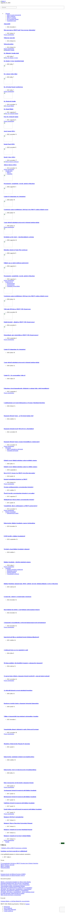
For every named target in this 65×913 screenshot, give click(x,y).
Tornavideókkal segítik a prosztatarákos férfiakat (13, 886)
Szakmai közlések (11, 572)
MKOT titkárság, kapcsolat (7, 864)
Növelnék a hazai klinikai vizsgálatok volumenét (16, 549)
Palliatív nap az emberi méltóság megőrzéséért (16, 263)
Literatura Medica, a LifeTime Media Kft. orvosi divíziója (15, 901)
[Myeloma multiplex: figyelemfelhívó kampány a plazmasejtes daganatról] (8, 660)
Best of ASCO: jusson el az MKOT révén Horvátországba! (19, 473)
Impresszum (7, 906)
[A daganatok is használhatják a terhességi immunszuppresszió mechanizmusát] (8, 619)
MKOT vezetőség (11, 18)
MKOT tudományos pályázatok (15, 449)
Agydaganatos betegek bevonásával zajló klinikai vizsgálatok (20, 790)
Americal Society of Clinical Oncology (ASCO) (13, 875)
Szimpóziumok (11, 284)
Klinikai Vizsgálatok (10, 511)
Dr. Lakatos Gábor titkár (10, 74)
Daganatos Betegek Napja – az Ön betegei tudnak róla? (19, 415)
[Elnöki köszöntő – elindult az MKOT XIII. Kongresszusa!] (8, 319)
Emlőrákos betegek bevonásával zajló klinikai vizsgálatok (19, 803)
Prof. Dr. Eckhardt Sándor (11, 116)
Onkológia (9, 173)
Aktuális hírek (8, 171)
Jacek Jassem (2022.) (9, 131)
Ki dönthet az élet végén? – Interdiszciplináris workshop (19, 237)
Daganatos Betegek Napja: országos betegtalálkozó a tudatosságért (22, 441)
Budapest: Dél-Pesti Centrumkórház (13, 817)
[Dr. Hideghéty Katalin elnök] (9, 50)
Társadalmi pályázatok (12, 450)
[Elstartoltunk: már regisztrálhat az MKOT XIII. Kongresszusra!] (8, 332)
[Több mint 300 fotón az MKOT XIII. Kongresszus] (8, 306)
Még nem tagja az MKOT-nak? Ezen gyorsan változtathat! (19, 30)
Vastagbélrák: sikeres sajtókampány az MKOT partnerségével (20, 506)
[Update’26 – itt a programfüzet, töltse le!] (8, 372)
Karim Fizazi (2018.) (9, 144)
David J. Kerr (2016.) (9, 157)
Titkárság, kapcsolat (9, 38)
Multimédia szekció (12, 571)
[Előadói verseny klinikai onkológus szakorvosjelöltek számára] (8, 457)
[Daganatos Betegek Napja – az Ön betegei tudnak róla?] (8, 412)
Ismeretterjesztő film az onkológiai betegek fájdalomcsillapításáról (21, 637)
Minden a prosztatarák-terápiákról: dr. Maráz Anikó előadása (16, 882)
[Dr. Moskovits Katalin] (8, 98)
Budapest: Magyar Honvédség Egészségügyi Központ (18, 823)
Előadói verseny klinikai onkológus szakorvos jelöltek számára (20, 466)
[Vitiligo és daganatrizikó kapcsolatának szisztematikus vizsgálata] (8, 713)
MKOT (9, 172)
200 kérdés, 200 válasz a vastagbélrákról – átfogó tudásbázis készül (17, 892)
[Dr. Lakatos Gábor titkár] (8, 70)
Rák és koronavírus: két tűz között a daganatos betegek (19, 782)
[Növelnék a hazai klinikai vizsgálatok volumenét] (8, 546)
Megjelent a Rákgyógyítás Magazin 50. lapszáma (17, 743)
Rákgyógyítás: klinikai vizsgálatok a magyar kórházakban (19, 523)
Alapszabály (7, 24)
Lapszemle (8, 568)
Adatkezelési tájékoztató (10, 909)
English (7, 841)
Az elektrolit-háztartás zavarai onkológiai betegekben (18, 690)
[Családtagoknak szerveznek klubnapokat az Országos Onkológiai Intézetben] (8, 399)
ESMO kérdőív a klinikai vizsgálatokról (14, 536)
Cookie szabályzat (8, 911)
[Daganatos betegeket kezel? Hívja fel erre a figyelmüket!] (8, 425)
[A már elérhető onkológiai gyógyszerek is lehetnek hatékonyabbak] (8, 219)
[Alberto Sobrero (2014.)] (11, 161)
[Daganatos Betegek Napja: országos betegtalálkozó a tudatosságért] (8, 438)
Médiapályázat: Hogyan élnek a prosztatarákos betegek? (19, 499)
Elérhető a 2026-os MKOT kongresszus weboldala (14, 848)
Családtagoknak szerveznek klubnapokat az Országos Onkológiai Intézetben (24, 402)
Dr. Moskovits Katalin (10, 101)
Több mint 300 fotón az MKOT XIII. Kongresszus (17, 309)
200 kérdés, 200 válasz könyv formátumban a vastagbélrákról (16, 889)
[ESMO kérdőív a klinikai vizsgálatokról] (8, 533)
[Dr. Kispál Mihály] (9, 106)
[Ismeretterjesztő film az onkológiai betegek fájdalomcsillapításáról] (8, 634)
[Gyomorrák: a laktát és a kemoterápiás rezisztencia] (8, 593)
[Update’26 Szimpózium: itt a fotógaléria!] (8, 193)
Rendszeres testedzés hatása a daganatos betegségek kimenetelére (21, 703)
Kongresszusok (11, 283)
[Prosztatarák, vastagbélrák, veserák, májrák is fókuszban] (8, 180)
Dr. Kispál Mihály (8, 109)
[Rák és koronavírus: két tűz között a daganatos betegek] (8, 779)
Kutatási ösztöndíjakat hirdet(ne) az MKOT (15, 479)
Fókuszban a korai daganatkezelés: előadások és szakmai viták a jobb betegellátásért (26, 388)
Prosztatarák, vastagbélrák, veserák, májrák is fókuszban (19, 183)
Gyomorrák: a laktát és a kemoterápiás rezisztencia (17, 596)
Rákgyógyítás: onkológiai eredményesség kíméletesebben (19, 756)
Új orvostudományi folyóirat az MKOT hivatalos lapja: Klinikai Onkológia (19, 863)
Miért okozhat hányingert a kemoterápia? (11, 895)
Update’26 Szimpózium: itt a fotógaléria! (15, 196)
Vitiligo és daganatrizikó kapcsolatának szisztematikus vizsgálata (21, 716)
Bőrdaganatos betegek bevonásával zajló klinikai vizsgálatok (20, 796)
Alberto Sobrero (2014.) (10, 165)
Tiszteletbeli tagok (11, 20)
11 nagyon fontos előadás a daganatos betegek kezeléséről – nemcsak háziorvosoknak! (27, 676)
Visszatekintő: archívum (13, 574)
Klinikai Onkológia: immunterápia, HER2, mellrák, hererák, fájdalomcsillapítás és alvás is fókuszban (31, 583)
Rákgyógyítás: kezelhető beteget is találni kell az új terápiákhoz (16, 887)
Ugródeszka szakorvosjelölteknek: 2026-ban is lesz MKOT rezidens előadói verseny (26, 209)
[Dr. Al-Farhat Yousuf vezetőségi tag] (8, 83)
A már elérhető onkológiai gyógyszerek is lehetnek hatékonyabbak (21, 222)
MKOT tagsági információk (14, 15)
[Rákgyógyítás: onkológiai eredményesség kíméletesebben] (8, 753)
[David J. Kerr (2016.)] (8, 154)
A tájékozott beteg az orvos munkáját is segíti (16, 650)
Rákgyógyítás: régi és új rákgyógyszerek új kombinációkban (20, 769)
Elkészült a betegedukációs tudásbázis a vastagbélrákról (14, 890)
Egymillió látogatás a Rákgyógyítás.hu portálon (12, 893)
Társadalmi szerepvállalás (13, 286)
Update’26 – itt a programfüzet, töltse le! (14, 375)
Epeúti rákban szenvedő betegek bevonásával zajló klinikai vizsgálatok (23, 809)
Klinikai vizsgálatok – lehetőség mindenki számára (17, 562)
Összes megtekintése (9, 34)
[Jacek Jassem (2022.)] (8, 128)
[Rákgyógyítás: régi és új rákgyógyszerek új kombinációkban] (8, 766)
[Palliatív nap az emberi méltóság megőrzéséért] (8, 259)
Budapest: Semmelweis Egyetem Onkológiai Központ (18, 829)
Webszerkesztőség (8, 44)
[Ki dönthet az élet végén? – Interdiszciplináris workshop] (8, 234)
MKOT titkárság (11, 16)
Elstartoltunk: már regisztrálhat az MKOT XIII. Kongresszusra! (21, 335)
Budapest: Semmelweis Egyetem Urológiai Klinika (17, 835)
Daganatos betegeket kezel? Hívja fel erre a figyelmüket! (19, 428)
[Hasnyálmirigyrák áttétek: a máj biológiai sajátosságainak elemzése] (8, 606)
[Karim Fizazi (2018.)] (8, 141)
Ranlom (27, 904)
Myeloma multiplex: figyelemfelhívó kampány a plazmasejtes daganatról (23, 663)
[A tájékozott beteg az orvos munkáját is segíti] (8, 647)
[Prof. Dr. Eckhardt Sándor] (11, 113)
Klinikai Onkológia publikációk (15, 569)
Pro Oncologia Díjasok (12, 19)
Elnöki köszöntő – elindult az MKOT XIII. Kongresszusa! (19, 322)
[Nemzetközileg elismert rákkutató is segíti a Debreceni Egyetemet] (8, 726)
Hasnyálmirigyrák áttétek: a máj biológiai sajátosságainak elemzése (22, 609)
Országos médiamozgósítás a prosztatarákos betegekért (18, 487)
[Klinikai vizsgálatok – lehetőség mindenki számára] (8, 559)
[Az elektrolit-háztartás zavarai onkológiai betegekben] (8, 687)
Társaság (7, 13)
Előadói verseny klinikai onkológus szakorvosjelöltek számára (20, 460)
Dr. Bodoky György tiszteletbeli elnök (14, 61)
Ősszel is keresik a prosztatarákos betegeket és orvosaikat (19, 493)
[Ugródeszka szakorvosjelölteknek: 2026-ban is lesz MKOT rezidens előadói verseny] (8, 206)
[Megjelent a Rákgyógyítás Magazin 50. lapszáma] (8, 740)
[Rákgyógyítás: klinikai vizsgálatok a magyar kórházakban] (8, 520)
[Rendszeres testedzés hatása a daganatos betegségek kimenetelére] (8, 700)
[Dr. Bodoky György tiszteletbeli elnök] (11, 57)
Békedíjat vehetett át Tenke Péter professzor (16, 250)
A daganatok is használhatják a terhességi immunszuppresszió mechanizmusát (25, 622)
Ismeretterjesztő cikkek (12, 513)
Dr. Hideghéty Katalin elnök (11, 53)
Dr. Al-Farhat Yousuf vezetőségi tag (13, 87)
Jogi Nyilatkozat (8, 908)
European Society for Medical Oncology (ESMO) (13, 874)
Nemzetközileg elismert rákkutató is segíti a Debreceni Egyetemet (21, 729)
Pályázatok (8, 447)
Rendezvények (9, 282)
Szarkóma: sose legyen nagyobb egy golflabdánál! (14, 851)
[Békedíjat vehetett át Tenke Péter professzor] (8, 246)
